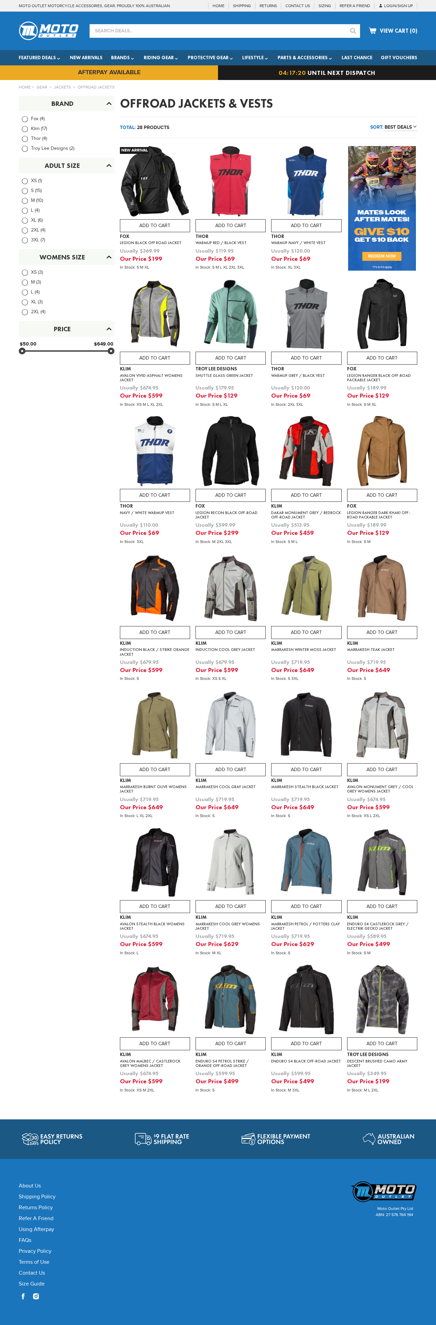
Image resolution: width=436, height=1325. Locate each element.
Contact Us (32, 1273)
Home (25, 87)
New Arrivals (86, 57)
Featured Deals (37, 57)
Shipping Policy (37, 1197)
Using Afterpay (36, 1229)
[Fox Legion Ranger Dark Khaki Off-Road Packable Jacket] (382, 452)
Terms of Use (34, 1262)
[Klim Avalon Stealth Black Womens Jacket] (155, 863)
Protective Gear (208, 57)
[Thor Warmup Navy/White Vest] (306, 182)
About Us (30, 1186)
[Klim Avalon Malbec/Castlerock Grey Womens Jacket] (155, 1000)
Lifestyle (253, 57)
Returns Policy (36, 1207)
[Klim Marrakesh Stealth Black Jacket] (306, 726)
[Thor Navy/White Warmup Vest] (155, 452)
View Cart (398, 30)
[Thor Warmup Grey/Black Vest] (306, 315)
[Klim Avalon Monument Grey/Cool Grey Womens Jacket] (382, 726)
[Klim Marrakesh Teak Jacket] (382, 589)
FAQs (25, 1240)
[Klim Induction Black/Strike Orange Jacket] (155, 589)
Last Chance (357, 57)
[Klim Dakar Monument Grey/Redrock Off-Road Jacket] (306, 452)
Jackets (62, 87)
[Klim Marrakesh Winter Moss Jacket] (306, 589)
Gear (41, 87)
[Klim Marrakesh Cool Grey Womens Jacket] (231, 863)
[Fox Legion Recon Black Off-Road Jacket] (231, 452)
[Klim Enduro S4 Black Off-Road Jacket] (306, 1000)
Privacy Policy (35, 1251)
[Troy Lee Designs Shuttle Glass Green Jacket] (231, 315)
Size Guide (32, 1284)
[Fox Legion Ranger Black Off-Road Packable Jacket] (382, 315)
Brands (120, 57)
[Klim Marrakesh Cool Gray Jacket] (231, 726)
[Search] (353, 31)
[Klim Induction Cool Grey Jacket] (231, 589)
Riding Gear (159, 57)
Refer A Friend (36, 1218)
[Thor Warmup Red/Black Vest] (231, 182)
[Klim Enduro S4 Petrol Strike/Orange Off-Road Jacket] (231, 1000)
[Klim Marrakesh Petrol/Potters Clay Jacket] (306, 863)
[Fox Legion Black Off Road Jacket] (155, 182)
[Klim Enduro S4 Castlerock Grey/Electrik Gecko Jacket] (382, 863)
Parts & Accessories (303, 57)
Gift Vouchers (399, 57)
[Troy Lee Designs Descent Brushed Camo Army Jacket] (382, 1000)
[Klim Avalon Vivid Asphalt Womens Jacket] (155, 315)
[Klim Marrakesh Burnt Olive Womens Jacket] (155, 726)
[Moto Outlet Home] (370, 1192)
